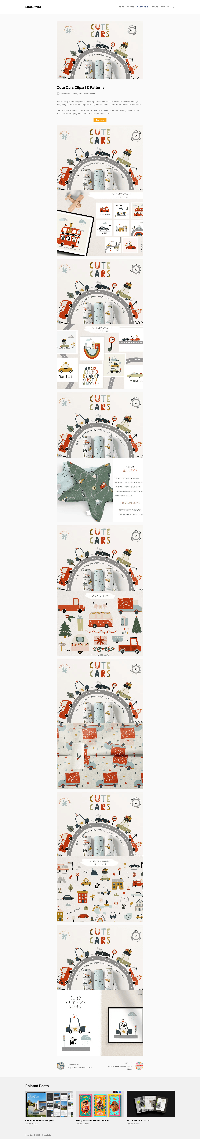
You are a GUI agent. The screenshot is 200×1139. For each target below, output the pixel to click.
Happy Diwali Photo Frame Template (92, 1120)
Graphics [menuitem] (130, 7)
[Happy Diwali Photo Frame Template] (100, 1104)
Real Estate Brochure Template (39, 1120)
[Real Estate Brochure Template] (49, 1104)
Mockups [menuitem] (154, 7)
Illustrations (89, 94)
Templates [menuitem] (165, 7)
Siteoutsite (33, 7)
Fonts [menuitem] (121, 7)
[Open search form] (174, 7)
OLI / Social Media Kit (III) (138, 1120)
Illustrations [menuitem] (142, 7)
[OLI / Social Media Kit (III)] (151, 1104)
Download (100, 120)
